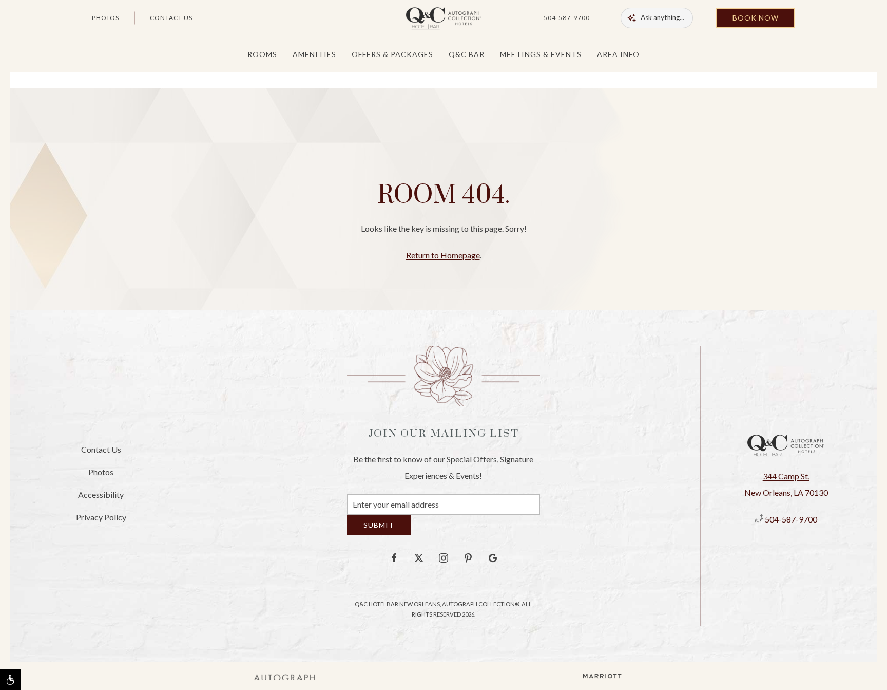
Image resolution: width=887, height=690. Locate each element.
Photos (105, 18)
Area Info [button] (618, 54)
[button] (10, 679)
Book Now (755, 17)
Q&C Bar (467, 54)
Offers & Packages (392, 54)
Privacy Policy (101, 521)
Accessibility (101, 498)
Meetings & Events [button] (541, 54)
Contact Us (171, 18)
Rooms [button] (262, 54)
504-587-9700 (567, 18)
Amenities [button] (314, 54)
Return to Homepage (443, 255)
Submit (378, 532)
